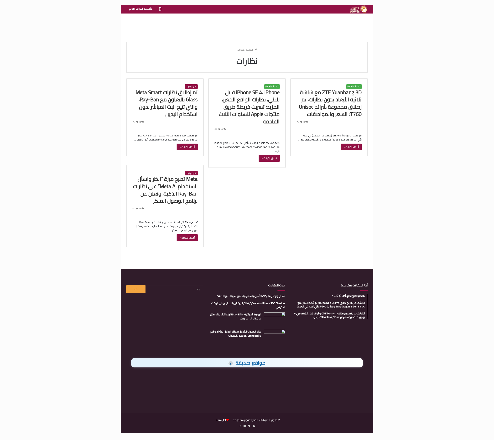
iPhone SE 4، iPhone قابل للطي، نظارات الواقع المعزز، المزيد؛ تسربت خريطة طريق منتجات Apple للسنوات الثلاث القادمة (249, 106)
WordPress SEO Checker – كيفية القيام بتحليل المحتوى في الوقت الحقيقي (248, 305)
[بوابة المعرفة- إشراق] (358, 9)
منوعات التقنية (354, 86)
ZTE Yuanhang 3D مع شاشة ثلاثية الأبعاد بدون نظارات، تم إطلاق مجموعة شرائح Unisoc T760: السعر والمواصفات (330, 103)
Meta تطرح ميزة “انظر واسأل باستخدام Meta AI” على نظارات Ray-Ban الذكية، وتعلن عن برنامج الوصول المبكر (165, 190)
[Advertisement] (247, 26)
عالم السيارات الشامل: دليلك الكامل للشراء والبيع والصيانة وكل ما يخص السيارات (235, 333)
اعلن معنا (221, 420)
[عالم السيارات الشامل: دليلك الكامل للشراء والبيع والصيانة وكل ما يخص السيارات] (274, 337)
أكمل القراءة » (351, 147)
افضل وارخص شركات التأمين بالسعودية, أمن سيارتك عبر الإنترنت (251, 296)
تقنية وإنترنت (191, 86)
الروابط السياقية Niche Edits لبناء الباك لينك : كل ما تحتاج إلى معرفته (235, 316)
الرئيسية (250, 49)
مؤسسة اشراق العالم (140, 8)
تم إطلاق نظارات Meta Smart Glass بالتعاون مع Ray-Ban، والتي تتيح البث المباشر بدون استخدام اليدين (167, 103)
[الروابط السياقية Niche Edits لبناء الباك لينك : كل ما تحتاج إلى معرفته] (274, 319)
